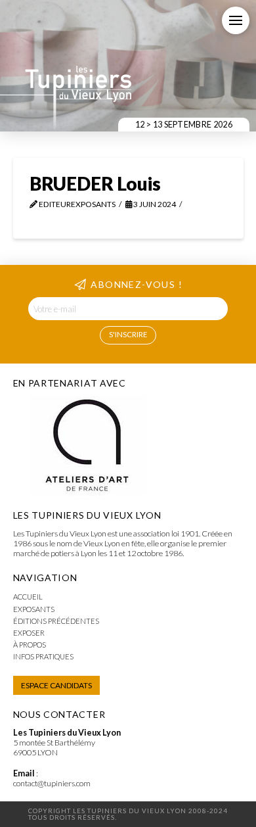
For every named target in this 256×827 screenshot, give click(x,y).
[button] (235, 20)
